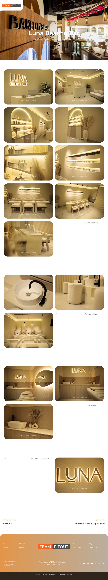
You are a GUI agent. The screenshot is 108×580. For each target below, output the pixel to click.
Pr (73, 544)
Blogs (91, 544)
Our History (77, 547)
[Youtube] (92, 563)
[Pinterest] (96, 563)
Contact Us (93, 547)
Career (5, 547)
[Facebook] (80, 563)
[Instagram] (88, 563)
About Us (22, 547)
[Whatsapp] (104, 563)
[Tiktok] (100, 563)
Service (22, 544)
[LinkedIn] (84, 563)
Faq (4, 544)
